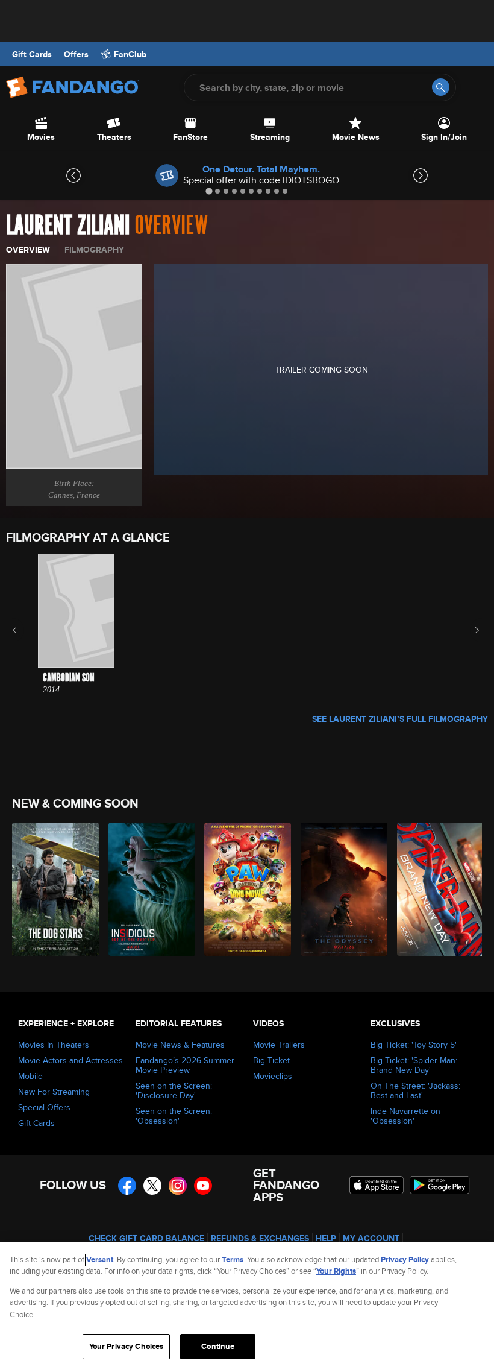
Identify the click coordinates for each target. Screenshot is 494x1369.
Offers (76, 54)
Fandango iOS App (376, 1185)
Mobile (30, 1076)
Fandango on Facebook (127, 1186)
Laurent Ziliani (68, 225)
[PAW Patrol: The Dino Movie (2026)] (245, 889)
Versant (99, 1259)
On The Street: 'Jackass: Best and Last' (415, 1090)
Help (326, 1238)
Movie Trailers (279, 1045)
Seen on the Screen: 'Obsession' (174, 1116)
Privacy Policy (405, 1259)
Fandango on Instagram (178, 1186)
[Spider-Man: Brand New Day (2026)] (438, 889)
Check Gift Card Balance (146, 1238)
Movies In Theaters (53, 1045)
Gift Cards (32, 54)
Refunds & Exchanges (260, 1238)
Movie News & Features (180, 1045)
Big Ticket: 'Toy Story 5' (413, 1045)
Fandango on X (152, 1186)
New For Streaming (54, 1092)
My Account (371, 1238)
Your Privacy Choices (126, 1346)
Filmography (94, 250)
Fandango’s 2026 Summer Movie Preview (185, 1065)
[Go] (440, 87)
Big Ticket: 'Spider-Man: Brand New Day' (413, 1065)
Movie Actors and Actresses (70, 1060)
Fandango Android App (440, 1185)
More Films (469, 630)
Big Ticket (271, 1060)
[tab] (208, 191)
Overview (28, 250)
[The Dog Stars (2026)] (53, 889)
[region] (247, 1305)
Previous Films (25, 630)
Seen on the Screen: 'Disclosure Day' (174, 1090)
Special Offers (44, 1107)
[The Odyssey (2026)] (342, 889)
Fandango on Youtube (203, 1186)
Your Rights (336, 1271)
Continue (217, 1346)
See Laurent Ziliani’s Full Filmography (400, 719)
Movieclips (272, 1076)
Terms (232, 1259)
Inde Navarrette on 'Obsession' (405, 1116)
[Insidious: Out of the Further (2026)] (149, 889)
